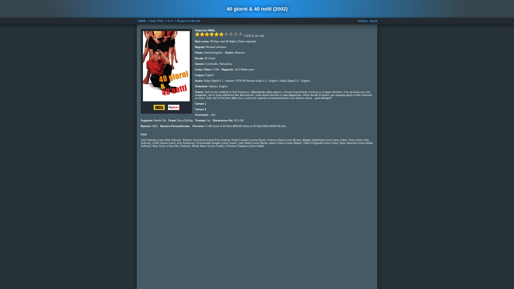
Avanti (373, 20)
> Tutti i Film (155, 20)
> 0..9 (168, 20)
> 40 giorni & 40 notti (187, 20)
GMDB (142, 20)
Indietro (363, 20)
